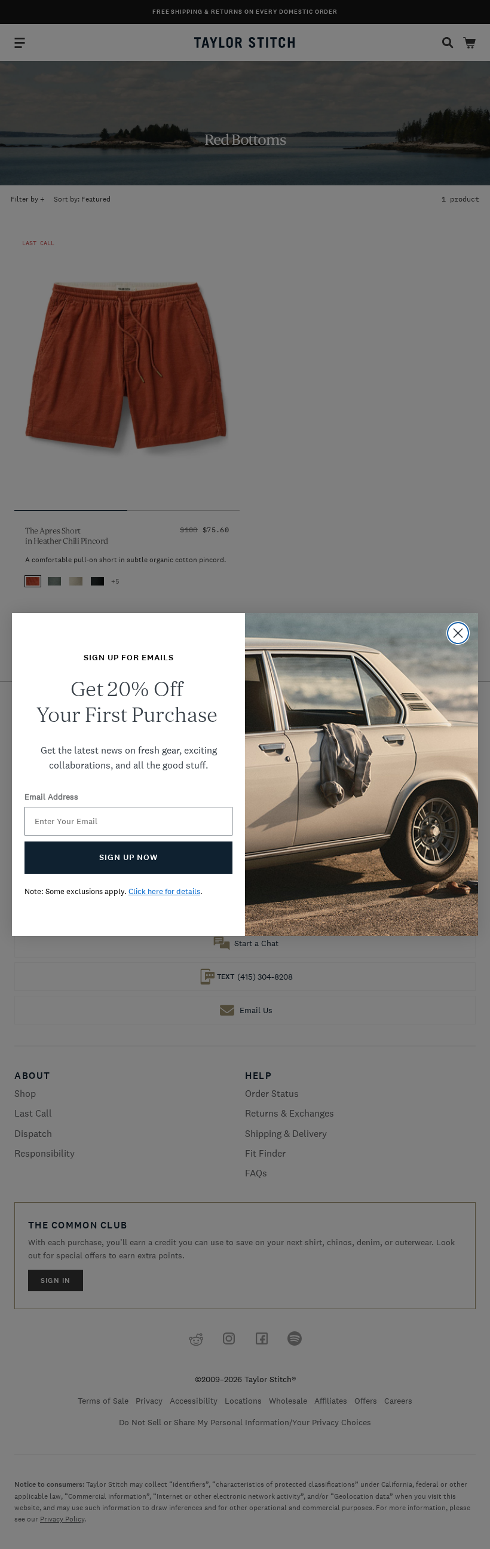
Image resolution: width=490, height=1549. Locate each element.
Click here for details (164, 891)
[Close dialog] (458, 633)
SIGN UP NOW (128, 857)
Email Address (51, 796)
